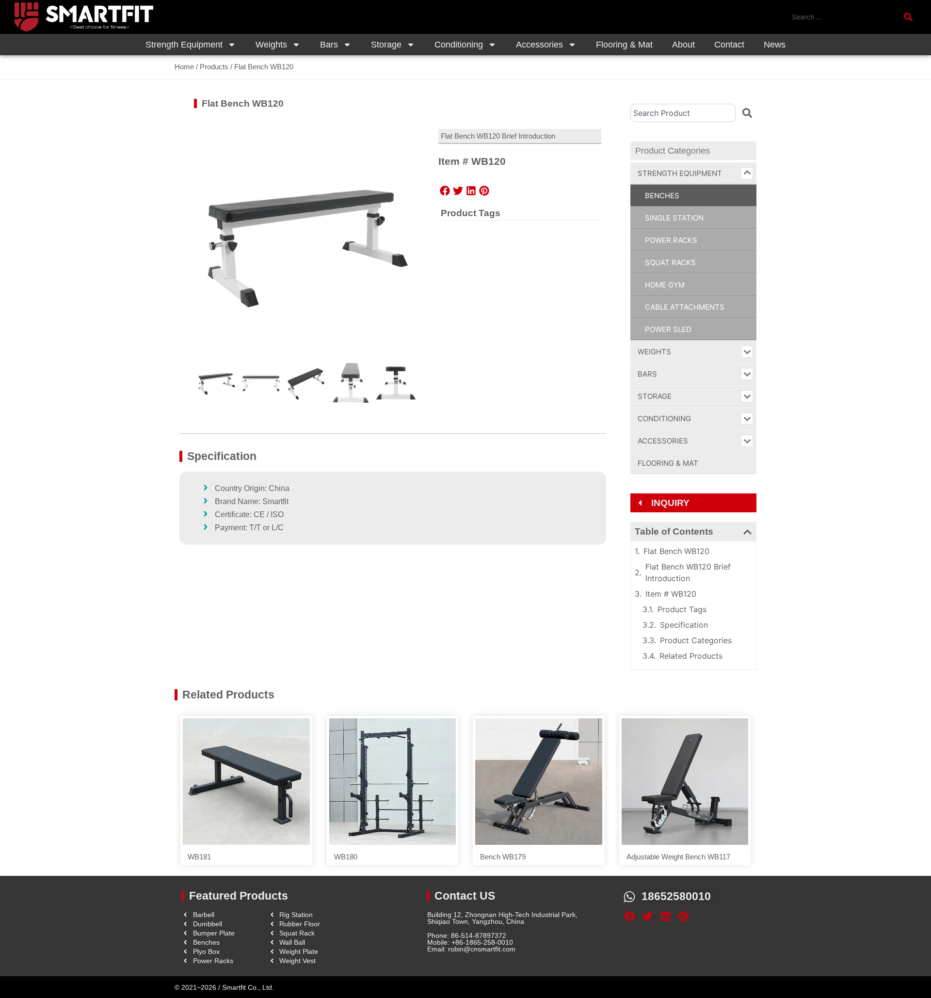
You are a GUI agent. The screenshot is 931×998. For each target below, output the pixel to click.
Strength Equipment (184, 44)
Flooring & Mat (624, 44)
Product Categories (696, 640)
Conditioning (458, 44)
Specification (684, 625)
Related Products (690, 656)
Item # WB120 (670, 594)
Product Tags (682, 609)
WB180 (345, 857)
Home (184, 67)
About (683, 44)
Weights (271, 44)
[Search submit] (910, 17)
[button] (444, 190)
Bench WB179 (503, 857)
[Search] (747, 113)
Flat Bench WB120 (676, 551)
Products (214, 67)
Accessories (539, 44)
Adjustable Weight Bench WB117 (678, 857)
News (775, 44)
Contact (729, 44)
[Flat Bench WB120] (306, 243)
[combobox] (683, 113)
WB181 (199, 857)
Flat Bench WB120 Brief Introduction (688, 572)
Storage (386, 44)
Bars (329, 44)
